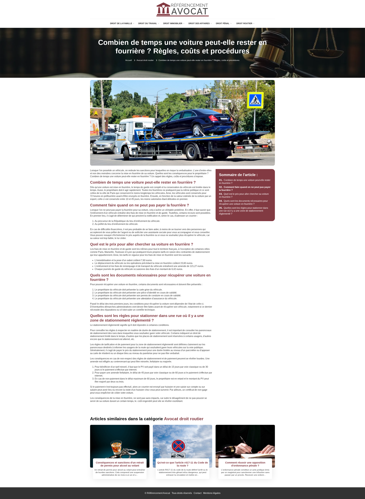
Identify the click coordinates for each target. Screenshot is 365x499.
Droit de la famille (121, 23)
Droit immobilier (172, 23)
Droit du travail (147, 23)
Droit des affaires (199, 23)
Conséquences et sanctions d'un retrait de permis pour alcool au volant (120, 464)
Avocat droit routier (145, 60)
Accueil (128, 60)
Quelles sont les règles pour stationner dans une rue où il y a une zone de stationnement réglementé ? (243, 211)
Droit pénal (222, 23)
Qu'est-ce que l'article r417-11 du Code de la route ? (182, 464)
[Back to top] (357, 491)
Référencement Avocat (158, 493)
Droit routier (244, 23)
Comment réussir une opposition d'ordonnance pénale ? (245, 464)
